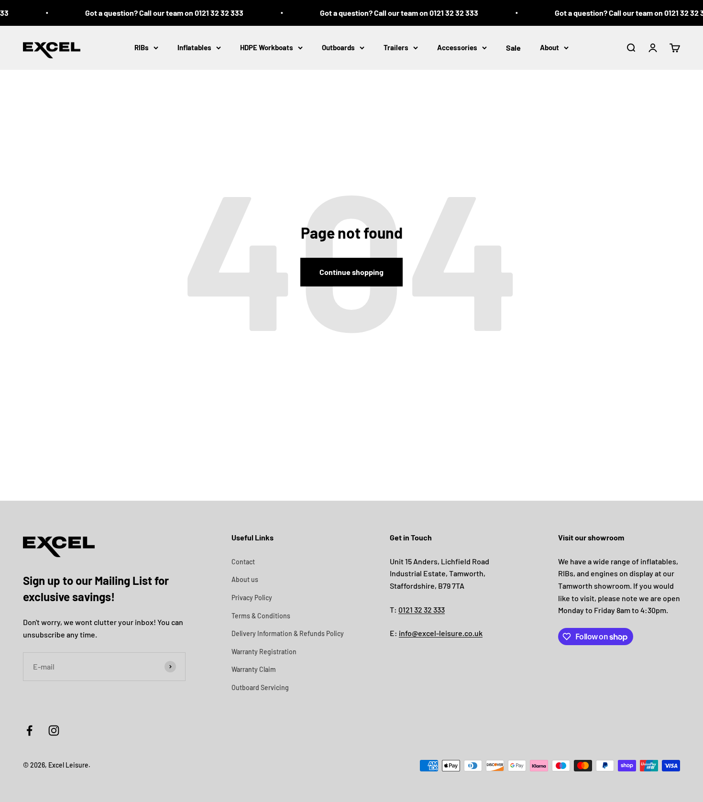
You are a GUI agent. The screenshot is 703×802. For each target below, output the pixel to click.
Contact (243, 562)
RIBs (141, 47)
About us (244, 579)
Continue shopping (351, 271)
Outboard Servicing (260, 687)
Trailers (396, 47)
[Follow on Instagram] (53, 730)
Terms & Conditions (260, 616)
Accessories (457, 47)
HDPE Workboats (266, 47)
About (549, 47)
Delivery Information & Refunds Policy (287, 633)
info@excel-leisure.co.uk (441, 632)
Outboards (338, 47)
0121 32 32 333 (421, 609)
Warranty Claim (253, 669)
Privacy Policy (251, 597)
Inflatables (194, 47)
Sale (513, 47)
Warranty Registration (264, 652)
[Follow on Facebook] (29, 730)
